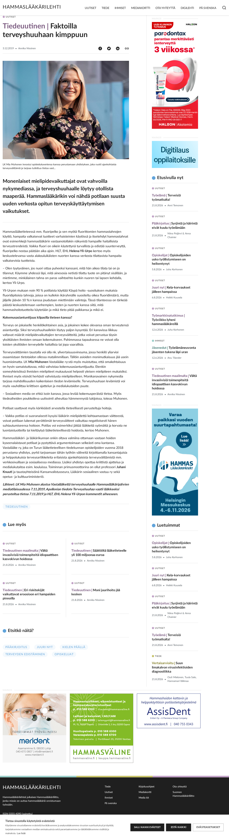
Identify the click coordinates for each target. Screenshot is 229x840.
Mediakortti (140, 8)
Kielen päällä (73, 647)
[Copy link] (127, 48)
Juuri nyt (45, 647)
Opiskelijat (64, 654)
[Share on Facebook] (100, 48)
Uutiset (90, 8)
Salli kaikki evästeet (147, 827)
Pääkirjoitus (16, 647)
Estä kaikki (178, 827)
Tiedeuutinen (16, 506)
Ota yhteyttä (165, 8)
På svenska (207, 8)
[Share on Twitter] (109, 48)
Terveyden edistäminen (25, 654)
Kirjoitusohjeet (146, 786)
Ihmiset (120, 8)
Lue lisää (21, 833)
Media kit (144, 798)
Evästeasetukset (208, 827)
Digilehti (187, 8)
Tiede (105, 8)
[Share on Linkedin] (118, 48)
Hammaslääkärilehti (32, 7)
